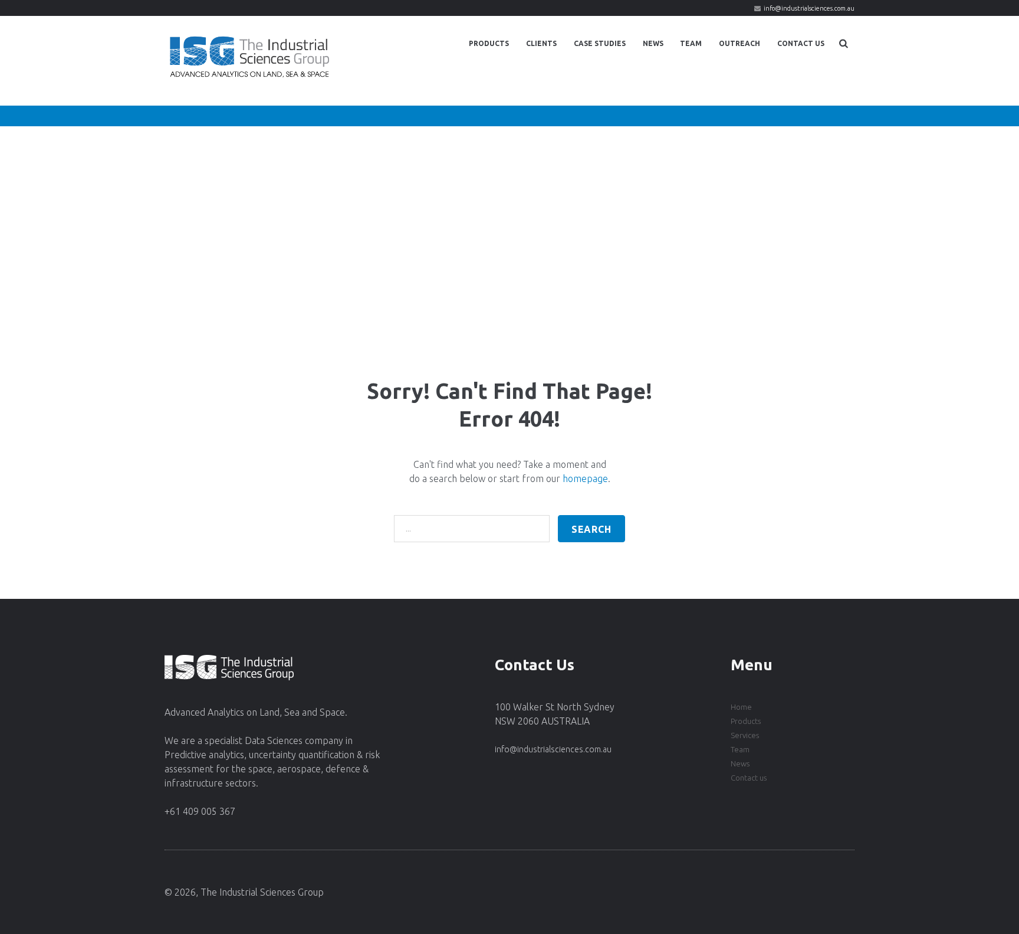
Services (745, 735)
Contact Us (800, 43)
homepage (585, 478)
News (653, 43)
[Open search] (843, 43)
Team (691, 43)
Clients (541, 43)
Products (489, 43)
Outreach (739, 43)
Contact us (749, 778)
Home (741, 707)
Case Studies (600, 43)
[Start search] (591, 528)
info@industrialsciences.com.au (809, 8)
